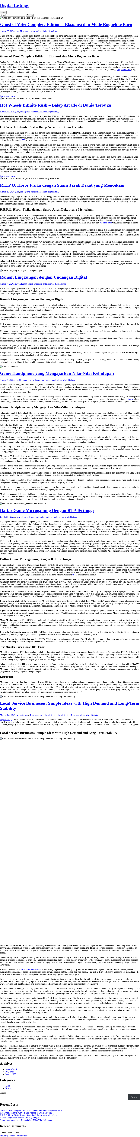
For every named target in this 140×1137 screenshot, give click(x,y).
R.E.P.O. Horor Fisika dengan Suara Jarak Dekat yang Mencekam (62, 185)
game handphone (37, 380)
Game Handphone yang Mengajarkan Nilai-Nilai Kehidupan (57, 373)
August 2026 (11, 1069)
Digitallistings (6, 719)
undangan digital (25, 284)
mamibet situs (106, 223)
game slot (25, 517)
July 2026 (9, 1072)
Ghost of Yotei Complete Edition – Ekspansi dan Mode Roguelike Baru (66, 24)
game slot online (38, 517)
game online (36, 31)
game (16, 31)
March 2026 (10, 1074)
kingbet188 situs (124, 69)
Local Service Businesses (69, 715)
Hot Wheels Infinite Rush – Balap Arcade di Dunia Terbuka (55, 105)
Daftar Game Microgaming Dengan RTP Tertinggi (47, 510)
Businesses (23, 715)
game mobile (51, 380)
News (22, 31)
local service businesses (31, 969)
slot (47, 517)
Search (3, 1093)
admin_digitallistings (50, 31)
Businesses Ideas (36, 715)
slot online (54, 517)
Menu (3, 12)
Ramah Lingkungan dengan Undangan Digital (43, 277)
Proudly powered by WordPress (13, 1136)
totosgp (129, 399)
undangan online (41, 284)
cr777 (23, 140)
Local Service (51, 715)
